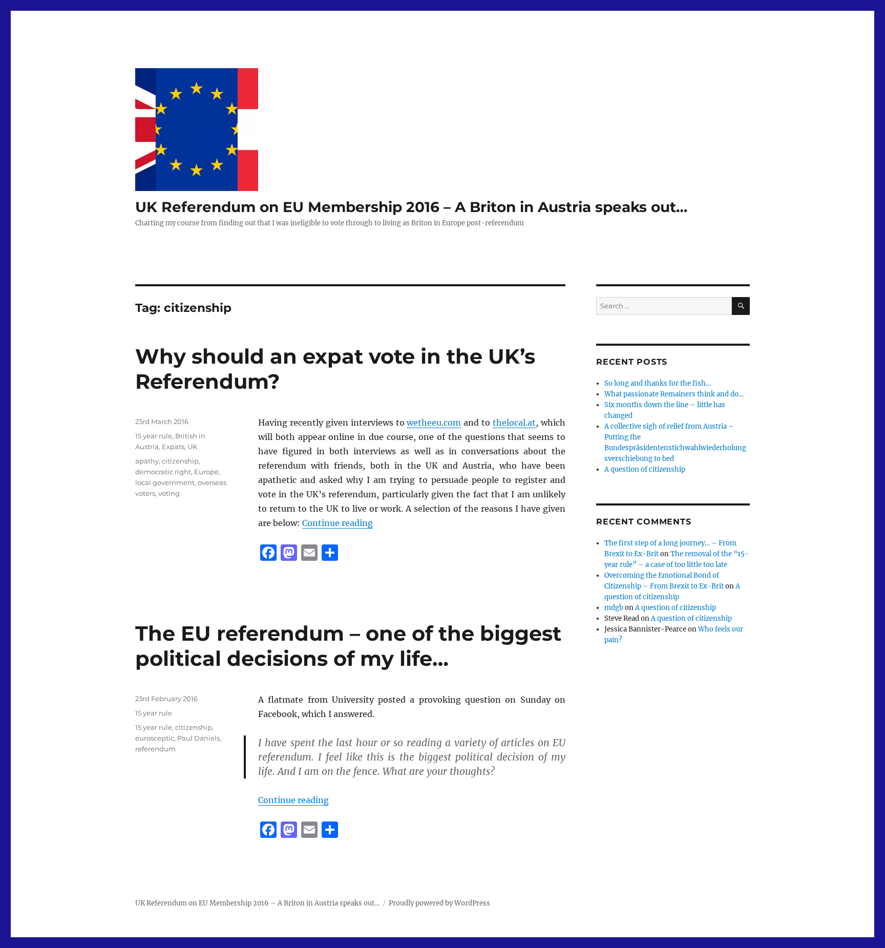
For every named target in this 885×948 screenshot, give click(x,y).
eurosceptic (154, 738)
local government (165, 482)
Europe (206, 472)
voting (169, 493)
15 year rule (153, 436)
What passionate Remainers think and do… (674, 394)
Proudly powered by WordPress (439, 903)
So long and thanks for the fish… (657, 383)
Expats (173, 447)
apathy (147, 461)
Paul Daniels (198, 738)
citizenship (180, 461)
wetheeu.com (434, 422)
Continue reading (337, 523)
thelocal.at (514, 422)
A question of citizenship (644, 469)
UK (192, 447)
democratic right (163, 472)
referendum (155, 749)
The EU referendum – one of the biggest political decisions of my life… (348, 646)
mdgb (613, 607)
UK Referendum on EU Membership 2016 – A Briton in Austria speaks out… (411, 207)
